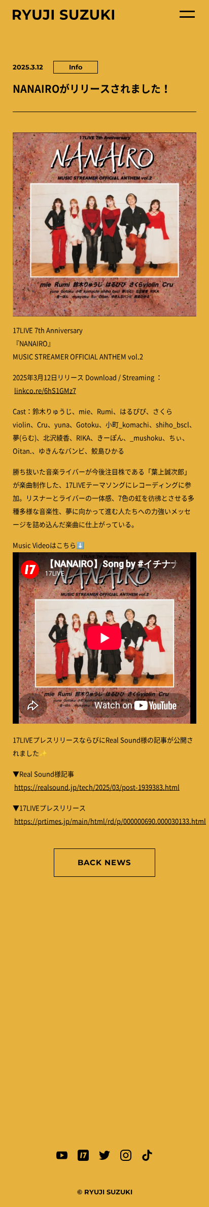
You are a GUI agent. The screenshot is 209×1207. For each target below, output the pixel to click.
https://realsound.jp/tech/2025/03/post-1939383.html (97, 787)
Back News (104, 862)
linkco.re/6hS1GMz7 (45, 390)
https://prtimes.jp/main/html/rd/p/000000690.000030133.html (110, 821)
